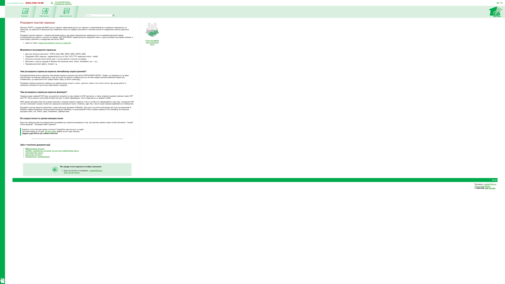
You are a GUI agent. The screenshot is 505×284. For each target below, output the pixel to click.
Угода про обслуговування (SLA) (152, 42)
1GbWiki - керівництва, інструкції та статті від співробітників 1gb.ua (52, 151)
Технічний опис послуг (34, 153)
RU (502, 3)
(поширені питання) (34, 149)
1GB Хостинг (490, 188)
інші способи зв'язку (72, 173)
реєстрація (52, 131)
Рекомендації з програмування (37, 157)
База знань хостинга (33, 155)
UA (498, 3)
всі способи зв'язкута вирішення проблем (63, 3)
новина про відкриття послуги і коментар (54, 43)
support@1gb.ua (96, 171)
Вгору (494, 180)
